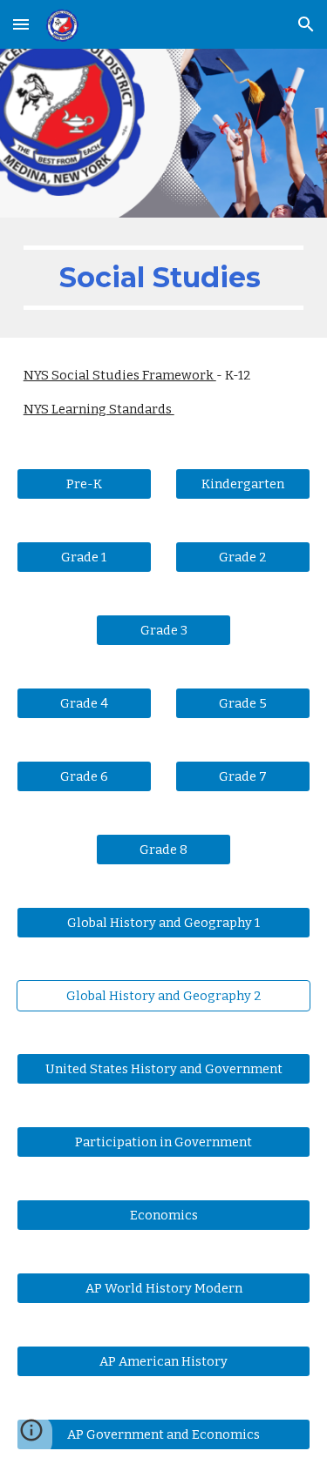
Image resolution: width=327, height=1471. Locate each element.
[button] (21, 24)
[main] (164, 277)
